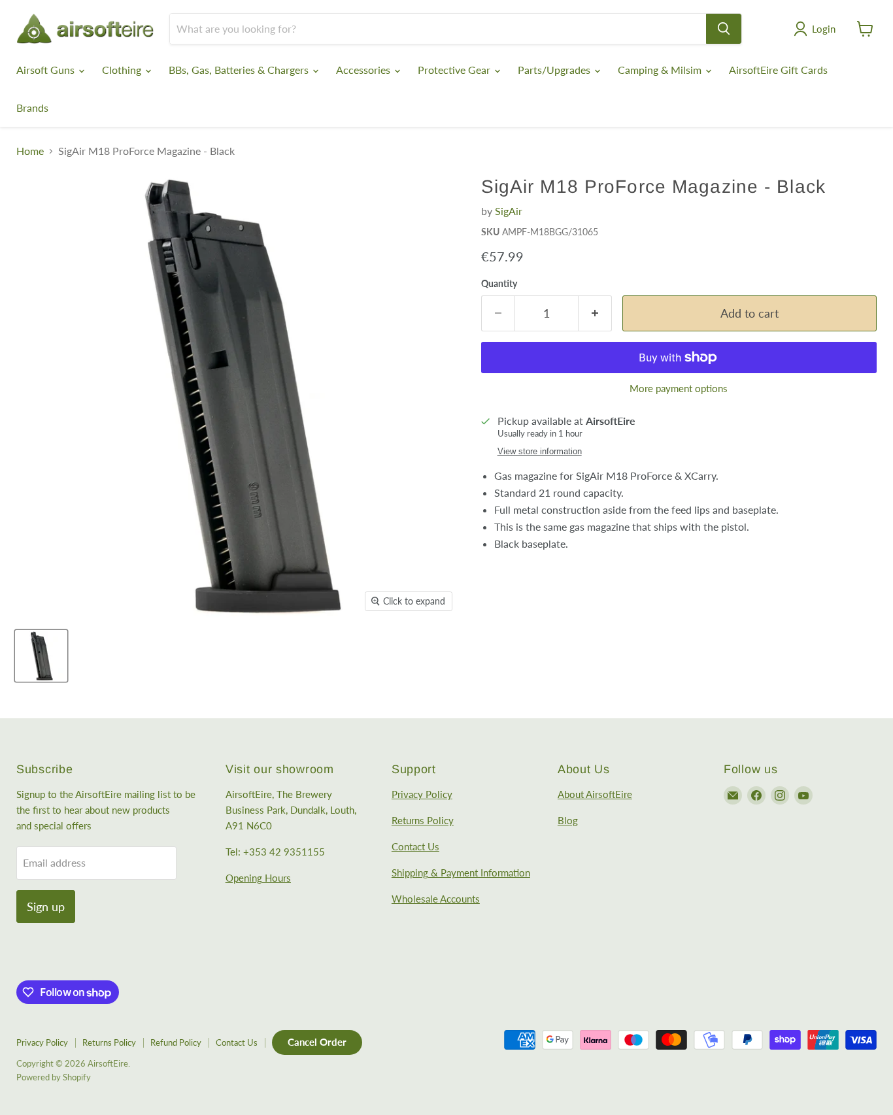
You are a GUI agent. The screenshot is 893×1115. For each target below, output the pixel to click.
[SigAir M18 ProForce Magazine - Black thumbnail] (41, 656)
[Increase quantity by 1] (595, 313)
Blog (568, 820)
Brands (32, 107)
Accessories (364, 69)
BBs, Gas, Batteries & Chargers (240, 69)
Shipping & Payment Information (461, 872)
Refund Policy (175, 1042)
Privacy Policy (422, 794)
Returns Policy (423, 820)
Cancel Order (317, 1042)
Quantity (499, 283)
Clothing (123, 69)
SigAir (508, 211)
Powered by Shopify (53, 1077)
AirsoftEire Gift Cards (778, 69)
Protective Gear (455, 69)
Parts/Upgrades (555, 69)
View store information (539, 451)
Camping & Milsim (661, 69)
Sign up (46, 906)
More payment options (679, 388)
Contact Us (415, 846)
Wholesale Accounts (436, 899)
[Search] (723, 29)
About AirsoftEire (595, 794)
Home (30, 151)
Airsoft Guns (46, 69)
